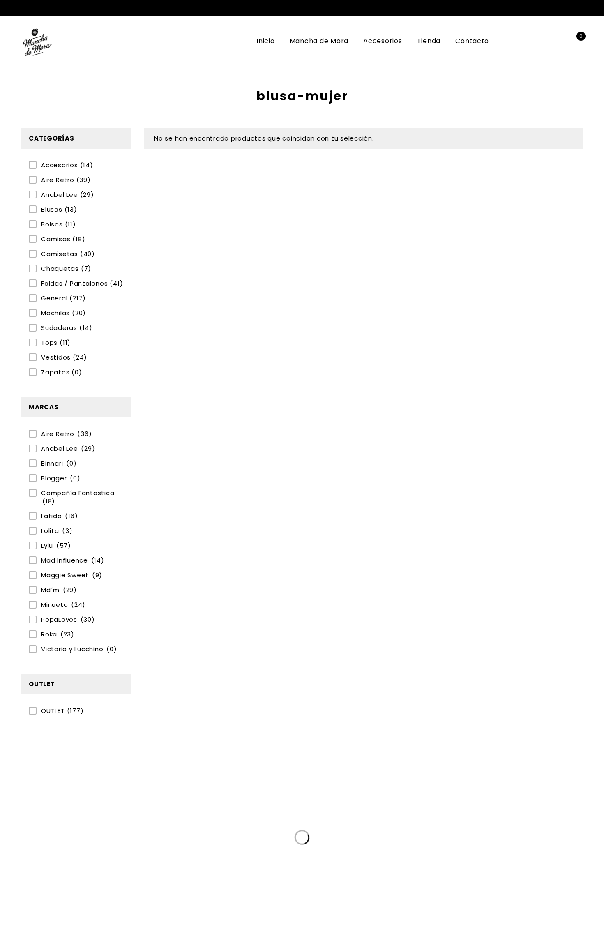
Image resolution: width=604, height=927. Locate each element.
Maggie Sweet (71, 575)
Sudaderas (66, 328)
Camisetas (68, 254)
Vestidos (64, 357)
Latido (59, 516)
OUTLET (62, 711)
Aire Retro (66, 180)
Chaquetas (66, 269)
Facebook (566, 8)
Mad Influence (72, 560)
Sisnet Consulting (445, 887)
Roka (57, 634)
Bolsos (58, 224)
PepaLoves (68, 620)
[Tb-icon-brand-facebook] (402, 847)
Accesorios (67, 165)
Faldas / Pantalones (82, 283)
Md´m (59, 590)
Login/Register (558, 41)
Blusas (59, 209)
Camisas (63, 239)
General (63, 298)
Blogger (60, 478)
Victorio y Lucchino (79, 649)
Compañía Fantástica (77, 497)
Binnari (58, 463)
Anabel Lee (67, 195)
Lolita (57, 531)
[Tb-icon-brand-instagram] (419, 847)
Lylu (56, 546)
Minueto (63, 605)
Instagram (579, 8)
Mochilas (63, 313)
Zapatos (61, 372)
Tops (56, 343)
